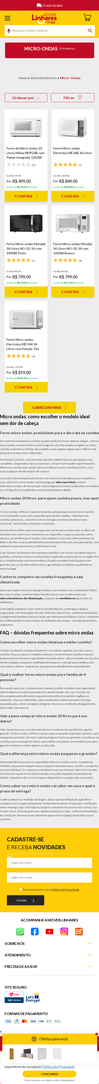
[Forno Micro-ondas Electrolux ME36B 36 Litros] (72, 127)
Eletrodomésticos (44, 78)
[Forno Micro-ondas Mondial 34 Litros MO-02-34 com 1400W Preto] (26, 223)
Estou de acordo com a (51, 889)
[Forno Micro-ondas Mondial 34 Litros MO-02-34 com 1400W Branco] (72, 223)
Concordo (49, 1074)
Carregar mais (46, 407)
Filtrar (69, 97)
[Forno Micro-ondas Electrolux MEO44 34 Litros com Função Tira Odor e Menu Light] (26, 319)
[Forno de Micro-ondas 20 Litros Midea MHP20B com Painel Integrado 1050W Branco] (26, 127)
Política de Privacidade (65, 889)
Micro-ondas (70, 78)
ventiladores (67, 598)
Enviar (21, 900)
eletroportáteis (66, 482)
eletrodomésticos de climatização (21, 598)
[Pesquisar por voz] (7, 31)
